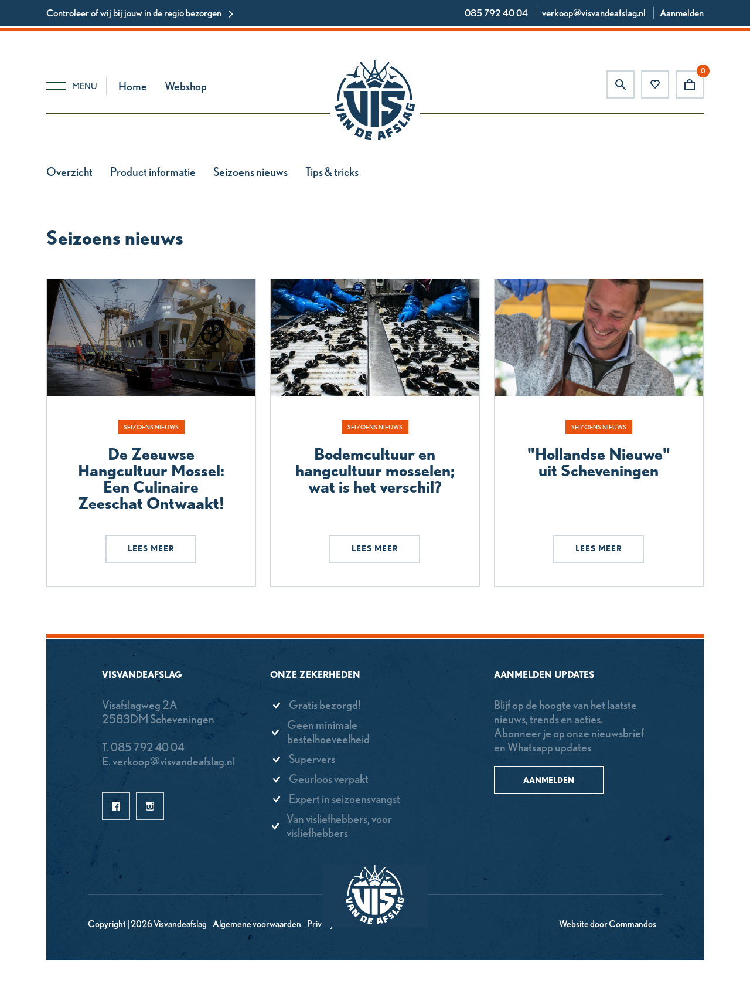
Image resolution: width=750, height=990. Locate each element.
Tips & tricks (332, 172)
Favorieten (655, 84)
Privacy (320, 924)
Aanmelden (682, 13)
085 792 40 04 (496, 13)
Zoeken (620, 84)
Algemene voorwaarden (257, 924)
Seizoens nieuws (250, 172)
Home (132, 86)
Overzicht (69, 172)
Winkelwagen (690, 84)
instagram (150, 806)
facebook (116, 806)
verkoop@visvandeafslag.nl (594, 13)
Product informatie (153, 172)
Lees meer (151, 548)
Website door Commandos (607, 924)
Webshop (186, 86)
